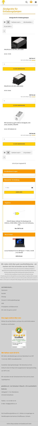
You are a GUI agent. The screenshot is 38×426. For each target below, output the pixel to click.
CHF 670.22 (19, 256)
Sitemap (3, 297)
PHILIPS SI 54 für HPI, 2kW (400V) (13, 86)
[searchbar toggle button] (26, 2)
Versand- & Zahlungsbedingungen (10, 300)
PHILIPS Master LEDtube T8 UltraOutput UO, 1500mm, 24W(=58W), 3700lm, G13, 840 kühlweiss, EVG (19, 223)
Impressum (4, 290)
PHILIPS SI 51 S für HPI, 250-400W (14, 49)
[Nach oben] (33, 423)
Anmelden (19, 192)
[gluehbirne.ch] (2, 2)
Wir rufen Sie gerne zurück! (9, 310)
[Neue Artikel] (33, 235)
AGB (2, 303)
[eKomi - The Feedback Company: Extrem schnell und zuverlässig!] (19, 337)
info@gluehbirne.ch (11, 403)
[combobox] (16, 22)
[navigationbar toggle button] (35, 2)
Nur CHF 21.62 (19, 228)
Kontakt (3, 293)
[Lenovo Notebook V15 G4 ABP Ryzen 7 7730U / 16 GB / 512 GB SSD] (19, 242)
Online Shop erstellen (13, 423)
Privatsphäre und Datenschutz (9, 306)
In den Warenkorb (19, 69)
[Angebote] (33, 203)
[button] (4, 22)
